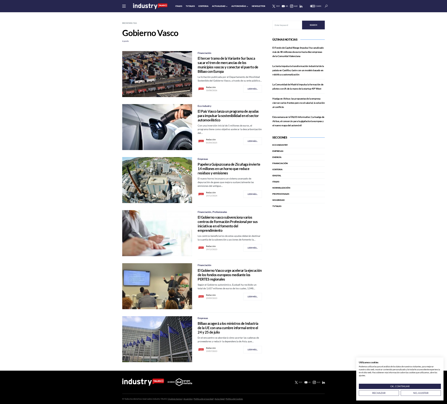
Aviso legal (220, 399)
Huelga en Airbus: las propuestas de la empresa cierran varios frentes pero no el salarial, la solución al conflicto (298, 102)
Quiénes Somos (175, 399)
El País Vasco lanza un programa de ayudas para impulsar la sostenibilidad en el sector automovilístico (228, 115)
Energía (276, 157)
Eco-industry (204, 105)
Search (313, 25)
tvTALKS (276, 206)
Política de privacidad (203, 399)
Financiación (204, 52)
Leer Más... (253, 89)
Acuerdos (188, 399)
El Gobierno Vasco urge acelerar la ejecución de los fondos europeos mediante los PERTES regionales (230, 274)
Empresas (203, 158)
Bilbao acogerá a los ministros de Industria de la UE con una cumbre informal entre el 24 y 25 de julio (228, 327)
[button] (124, 6)
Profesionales (219, 211)
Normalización (281, 187)
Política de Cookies (234, 399)
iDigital (276, 175)
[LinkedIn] (301, 6)
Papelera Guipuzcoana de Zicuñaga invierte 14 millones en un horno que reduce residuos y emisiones (229, 168)
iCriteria (277, 169)
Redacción (211, 87)
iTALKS (275, 181)
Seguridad (278, 200)
